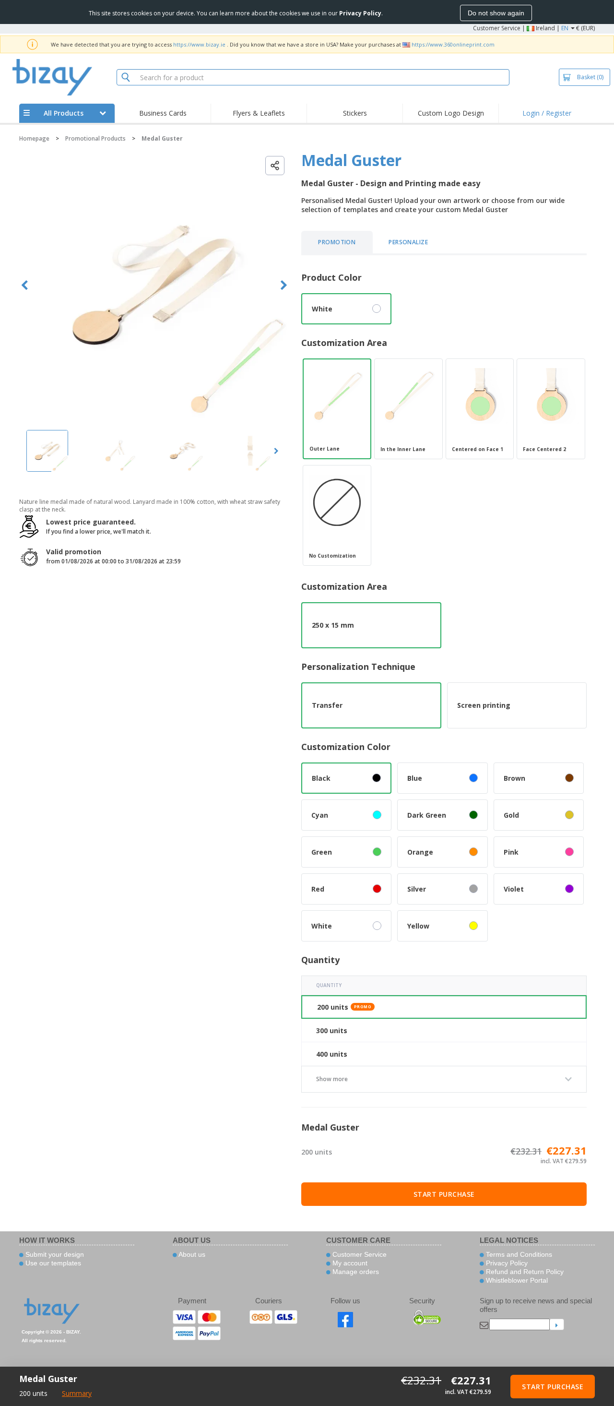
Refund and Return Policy (524, 1271)
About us (191, 1254)
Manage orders (355, 1271)
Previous (24, 285)
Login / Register (546, 113)
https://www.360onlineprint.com (453, 44)
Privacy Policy (506, 1263)
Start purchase (444, 1194)
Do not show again (496, 13)
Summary (77, 1393)
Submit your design (54, 1254)
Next (283, 285)
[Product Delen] (274, 165)
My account (349, 1263)
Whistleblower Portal (516, 1280)
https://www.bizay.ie (199, 44)
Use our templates (52, 1263)
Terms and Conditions (518, 1254)
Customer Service (496, 28)
